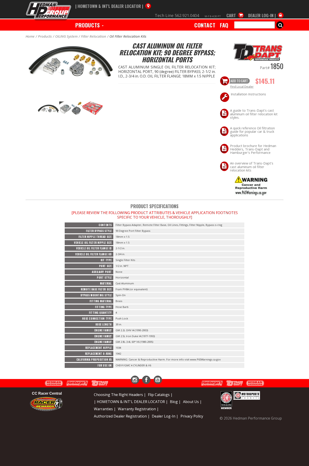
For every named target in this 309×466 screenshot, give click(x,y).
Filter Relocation (93, 36)
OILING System (66, 36)
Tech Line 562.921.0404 (177, 15)
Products (88, 25)
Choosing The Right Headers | (120, 394)
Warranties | (105, 408)
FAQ (224, 25)
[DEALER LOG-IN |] (264, 10)
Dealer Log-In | (165, 416)
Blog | (175, 401)
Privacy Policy (192, 416)
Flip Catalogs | (160, 394)
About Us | (192, 401)
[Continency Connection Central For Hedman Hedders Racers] (46, 403)
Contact (204, 25)
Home (30, 36)
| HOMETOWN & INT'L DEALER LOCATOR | (131, 401)
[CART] (235, 10)
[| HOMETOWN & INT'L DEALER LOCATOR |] (113, 1)
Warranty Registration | (138, 408)
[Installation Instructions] (251, 185)
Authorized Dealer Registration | (122, 416)
